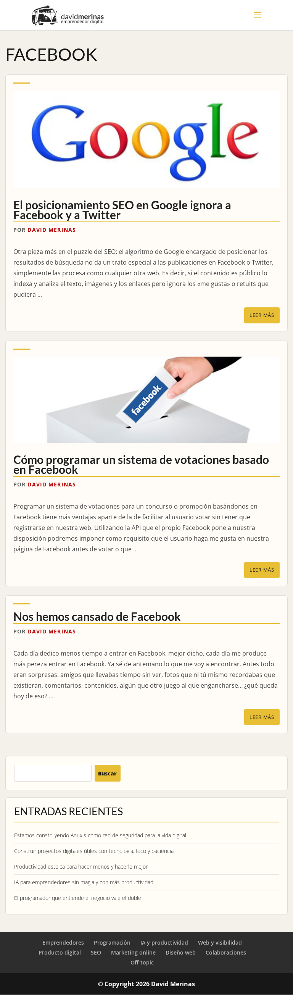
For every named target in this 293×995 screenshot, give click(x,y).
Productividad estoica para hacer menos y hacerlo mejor (81, 866)
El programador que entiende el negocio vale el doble (77, 897)
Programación (112, 942)
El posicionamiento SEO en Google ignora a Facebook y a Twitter (122, 209)
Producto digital (60, 952)
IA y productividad (164, 942)
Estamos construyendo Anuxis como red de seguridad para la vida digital (100, 835)
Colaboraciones (226, 952)
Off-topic (142, 962)
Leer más (262, 315)
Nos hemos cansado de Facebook (97, 616)
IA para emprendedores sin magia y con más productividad (83, 882)
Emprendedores (63, 942)
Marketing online (133, 952)
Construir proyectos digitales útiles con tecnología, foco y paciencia (94, 850)
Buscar (107, 773)
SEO (96, 952)
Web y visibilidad (220, 942)
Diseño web (181, 952)
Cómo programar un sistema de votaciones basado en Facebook (141, 464)
